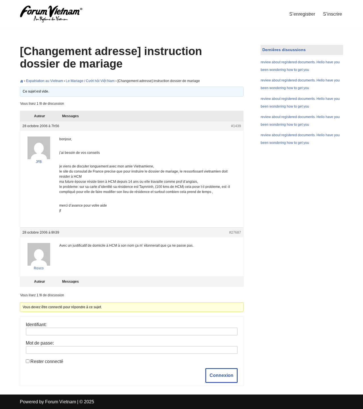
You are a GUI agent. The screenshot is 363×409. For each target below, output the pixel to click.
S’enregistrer (302, 14)
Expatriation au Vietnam (44, 81)
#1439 (236, 126)
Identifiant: (36, 324)
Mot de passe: (40, 343)
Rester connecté (46, 361)
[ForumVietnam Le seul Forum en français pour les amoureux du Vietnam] (55, 14)
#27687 (235, 232)
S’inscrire (332, 14)
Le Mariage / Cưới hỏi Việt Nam (90, 81)
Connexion (221, 375)
